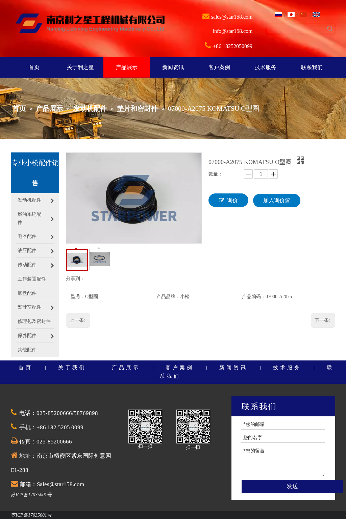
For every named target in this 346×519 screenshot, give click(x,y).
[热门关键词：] (330, 29)
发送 (292, 486)
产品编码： (254, 296)
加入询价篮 (276, 200)
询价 (232, 200)
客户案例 (180, 367)
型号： (78, 296)
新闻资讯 (233, 367)
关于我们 (72, 367)
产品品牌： (168, 296)
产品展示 (126, 367)
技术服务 (287, 367)
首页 (26, 367)
